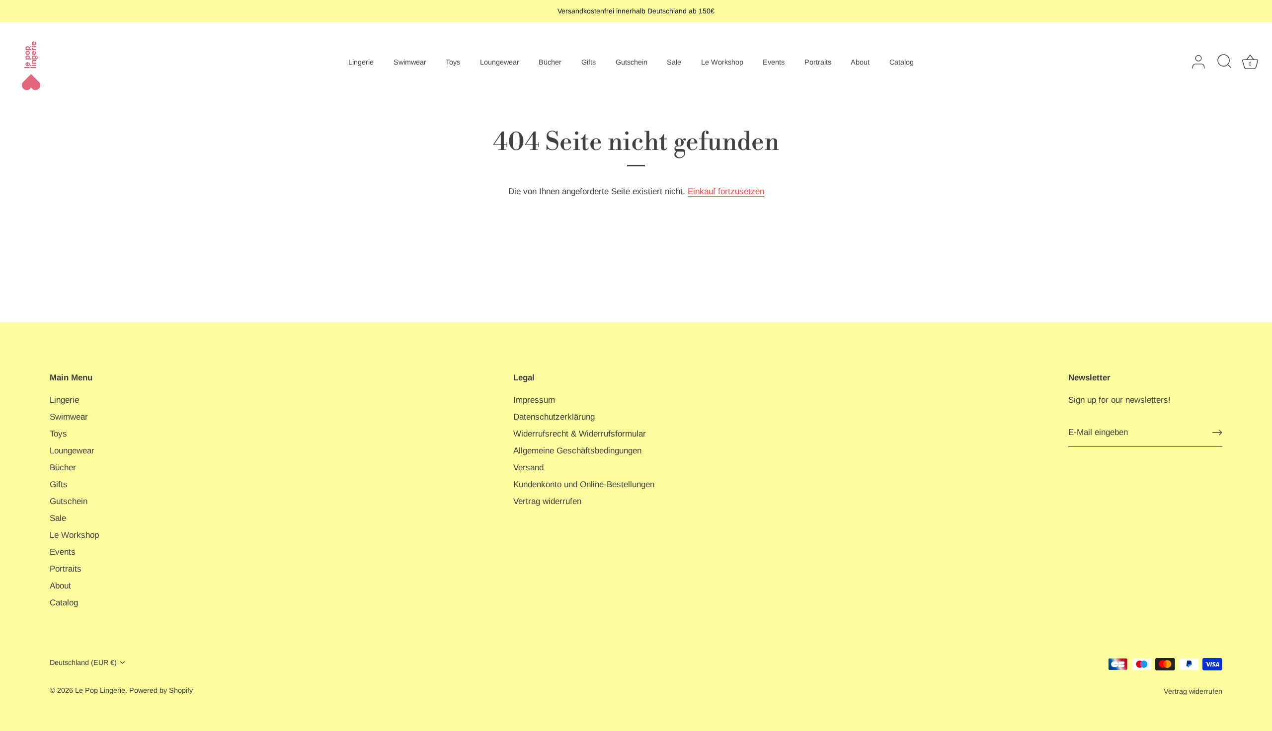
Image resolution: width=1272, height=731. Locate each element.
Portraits (817, 62)
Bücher (550, 62)
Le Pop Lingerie (100, 690)
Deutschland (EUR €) (83, 662)
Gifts (588, 62)
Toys (453, 62)
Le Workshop (722, 62)
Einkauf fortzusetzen (726, 191)
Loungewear (499, 62)
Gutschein (631, 62)
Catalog (901, 62)
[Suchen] (1224, 62)
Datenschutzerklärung (554, 417)
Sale (674, 62)
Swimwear (410, 62)
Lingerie (361, 62)
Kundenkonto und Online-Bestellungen (583, 484)
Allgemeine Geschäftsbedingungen (577, 450)
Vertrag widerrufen (547, 501)
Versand (528, 467)
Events (774, 62)
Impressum (534, 400)
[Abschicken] (1217, 433)
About (860, 62)
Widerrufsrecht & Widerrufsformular (579, 434)
